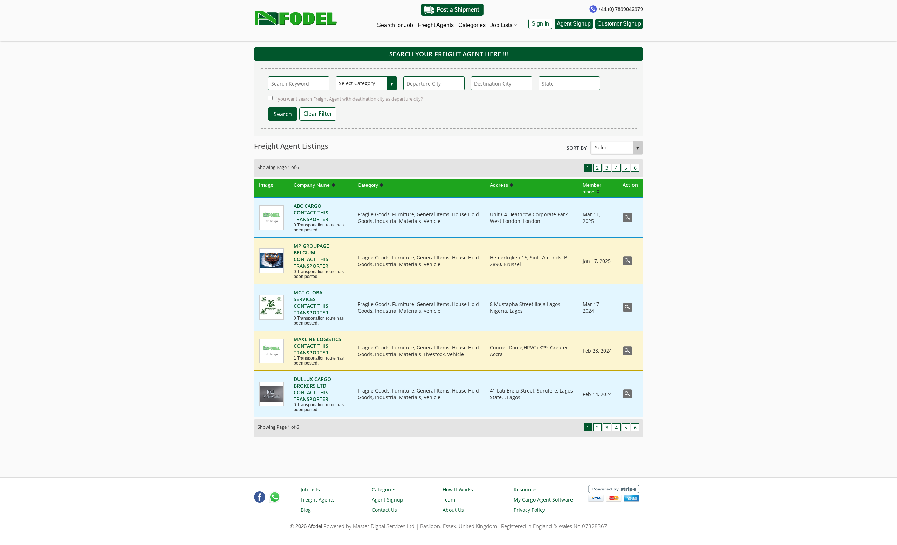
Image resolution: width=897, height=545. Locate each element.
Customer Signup (619, 24)
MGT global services (309, 295)
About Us (453, 509)
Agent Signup (574, 24)
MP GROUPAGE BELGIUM (311, 249)
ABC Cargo (307, 206)
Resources (526, 489)
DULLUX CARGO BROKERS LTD (312, 382)
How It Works (458, 489)
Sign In (540, 24)
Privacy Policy (529, 509)
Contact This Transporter (311, 216)
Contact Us (384, 509)
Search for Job (395, 25)
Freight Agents (436, 25)
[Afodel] (296, 16)
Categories (472, 25)
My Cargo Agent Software (543, 499)
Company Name (312, 185)
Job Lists (502, 25)
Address (499, 185)
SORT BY (577, 147)
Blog (306, 509)
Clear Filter (317, 113)
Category (368, 185)
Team (449, 499)
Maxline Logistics (317, 339)
